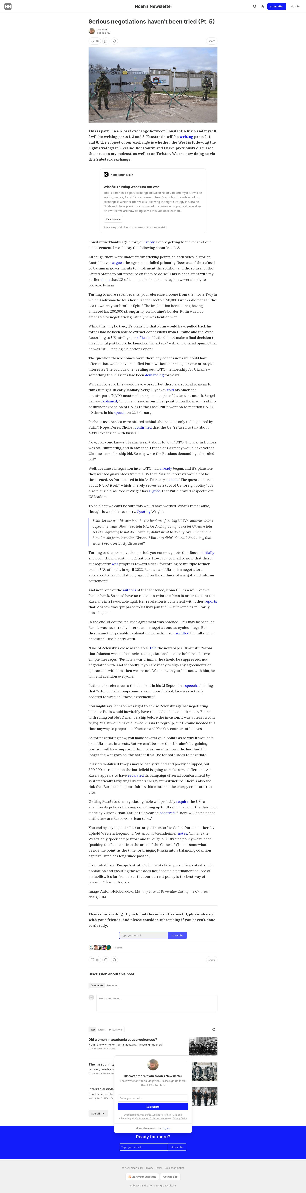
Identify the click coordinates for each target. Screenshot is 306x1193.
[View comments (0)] (105, 41)
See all (95, 1113)
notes (182, 833)
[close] (187, 1060)
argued (154, 491)
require (182, 801)
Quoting (144, 511)
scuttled (182, 633)
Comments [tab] (97, 985)
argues (118, 262)
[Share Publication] (262, 6)
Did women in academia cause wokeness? (123, 1040)
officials (144, 337)
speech (120, 412)
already (166, 468)
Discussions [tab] (115, 1029)
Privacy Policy (180, 1118)
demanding (154, 375)
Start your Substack (144, 1176)
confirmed (143, 427)
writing (186, 136)
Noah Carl (103, 29)
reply (150, 242)
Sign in (295, 6)
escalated (136, 775)
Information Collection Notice (152, 1118)
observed (167, 813)
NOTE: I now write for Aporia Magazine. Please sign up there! (126, 1044)
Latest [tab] (102, 1029)
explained (109, 401)
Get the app (170, 1176)
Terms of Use (170, 1114)
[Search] (254, 6)
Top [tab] (93, 1029)
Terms (159, 1167)
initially (208, 552)
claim (105, 279)
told (170, 390)
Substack (135, 1185)
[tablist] (104, 985)
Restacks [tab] (112, 985)
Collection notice (174, 1167)
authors (129, 590)
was (115, 564)
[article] (153, 1047)
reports (211, 601)
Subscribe (276, 6)
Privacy (149, 1167)
